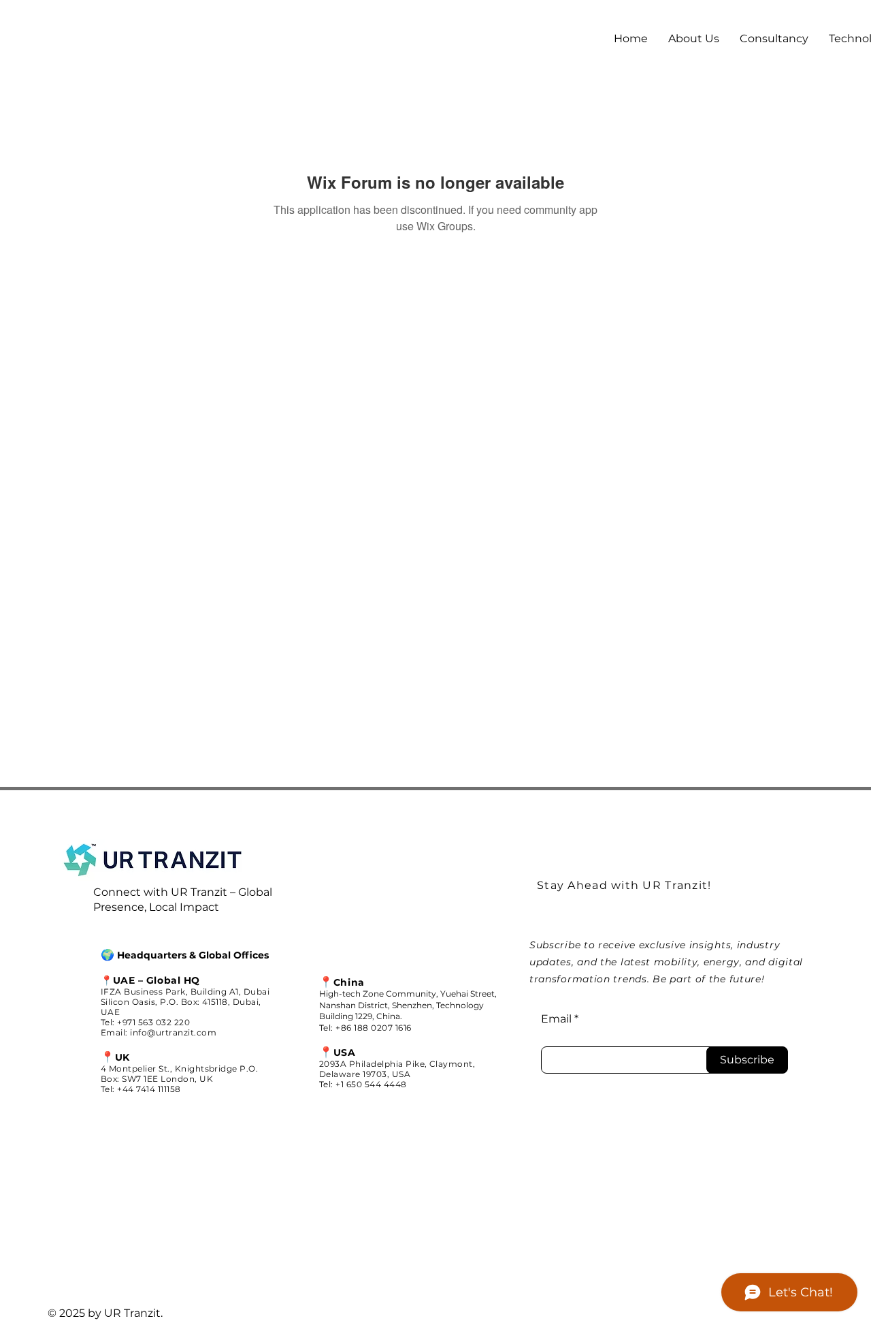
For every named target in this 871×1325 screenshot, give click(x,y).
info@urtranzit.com (173, 1032)
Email (556, 1019)
